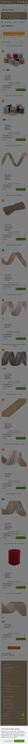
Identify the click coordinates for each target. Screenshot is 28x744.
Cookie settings (8, 741)
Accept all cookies (19, 741)
